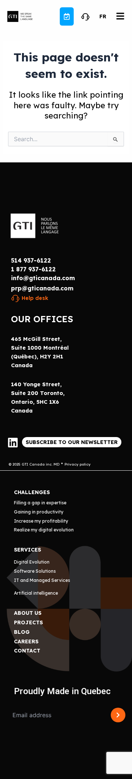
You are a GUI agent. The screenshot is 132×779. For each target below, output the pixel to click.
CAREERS (26, 641)
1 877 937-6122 (33, 269)
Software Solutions (35, 571)
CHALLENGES (32, 492)
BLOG (22, 632)
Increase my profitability (41, 521)
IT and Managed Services (42, 580)
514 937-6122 (31, 260)
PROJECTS (28, 622)
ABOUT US (27, 613)
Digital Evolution (32, 562)
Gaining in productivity (38, 512)
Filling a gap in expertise (40, 502)
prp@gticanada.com (42, 288)
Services (27, 549)
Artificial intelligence (36, 593)
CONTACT (27, 650)
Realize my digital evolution (44, 529)
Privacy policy (78, 464)
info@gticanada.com (43, 278)
